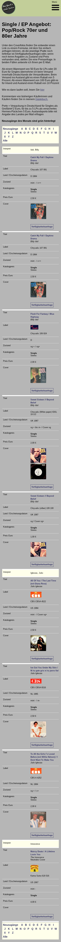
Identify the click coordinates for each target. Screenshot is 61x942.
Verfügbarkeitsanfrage (42, 226)
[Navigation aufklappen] (55, 11)
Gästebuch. (41, 99)
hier (42, 89)
